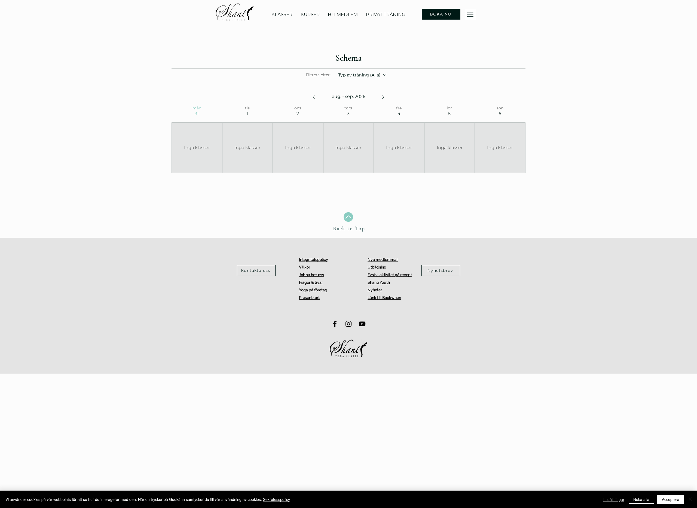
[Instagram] (348, 324)
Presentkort (309, 297)
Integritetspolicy (313, 259)
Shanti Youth (379, 282)
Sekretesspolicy (276, 499)
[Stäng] (690, 499)
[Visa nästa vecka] (383, 97)
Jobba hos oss (311, 275)
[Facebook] (335, 324)
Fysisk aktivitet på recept (390, 275)
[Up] (348, 217)
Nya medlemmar (383, 259)
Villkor (304, 267)
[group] (197, 139)
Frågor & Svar (311, 282)
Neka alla (641, 499)
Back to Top (349, 228)
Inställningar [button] (613, 499)
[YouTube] (362, 324)
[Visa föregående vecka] (313, 97)
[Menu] (470, 14)
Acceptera (670, 499)
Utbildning (377, 267)
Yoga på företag (313, 290)
